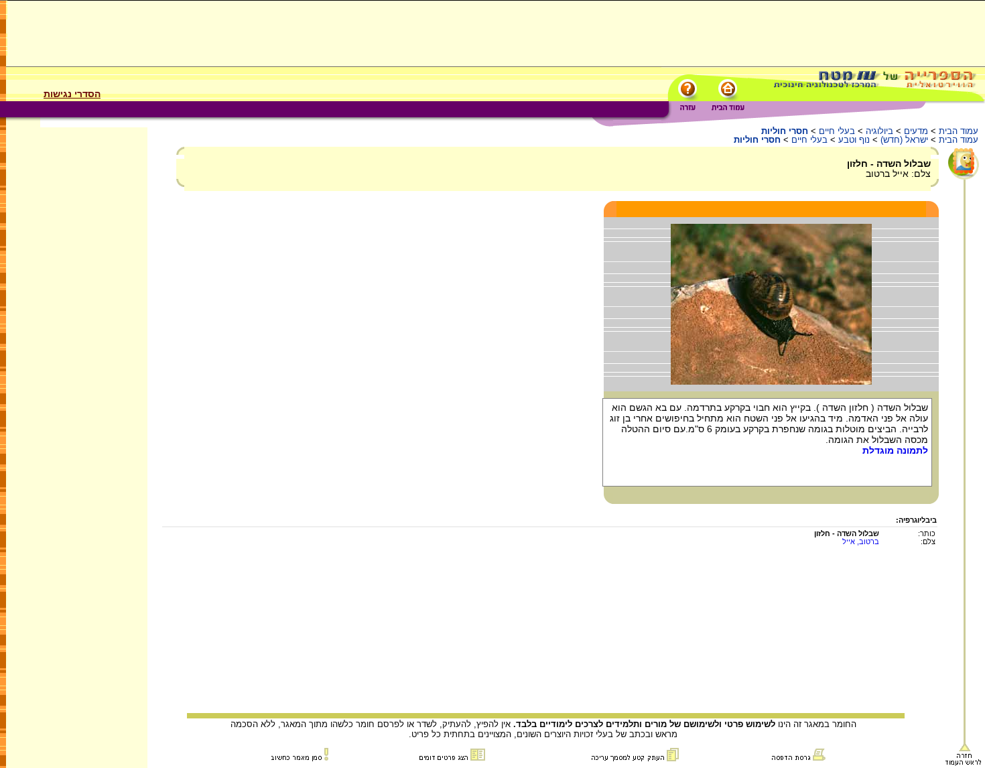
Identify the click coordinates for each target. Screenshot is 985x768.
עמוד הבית (958, 131)
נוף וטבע (854, 140)
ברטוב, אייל (860, 541)
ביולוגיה (879, 131)
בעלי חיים (837, 131)
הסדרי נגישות (72, 93)
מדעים (916, 131)
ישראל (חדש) (904, 140)
